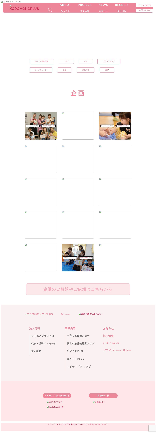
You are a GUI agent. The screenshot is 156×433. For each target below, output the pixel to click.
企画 (64, 70)
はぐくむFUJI (75, 351)
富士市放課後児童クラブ (81, 343)
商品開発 (85, 70)
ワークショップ (41, 70)
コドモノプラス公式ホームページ (72, 424)
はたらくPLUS (75, 359)
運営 (107, 70)
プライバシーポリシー (117, 350)
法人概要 (36, 351)
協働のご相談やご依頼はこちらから (78, 289)
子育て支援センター (78, 335)
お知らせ (108, 328)
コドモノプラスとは (43, 335)
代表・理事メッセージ (43, 343)
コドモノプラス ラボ (79, 366)
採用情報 (108, 335)
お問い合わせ (111, 343)
